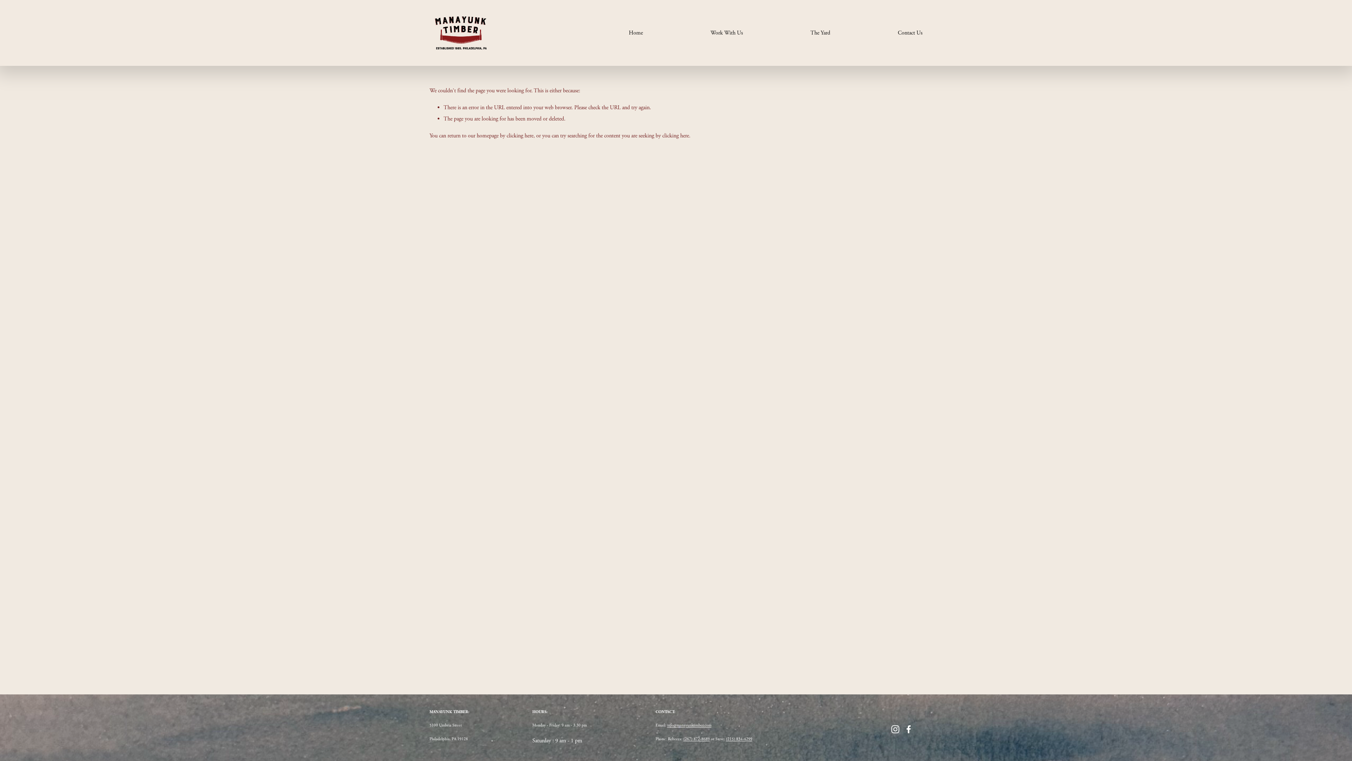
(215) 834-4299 (739, 739)
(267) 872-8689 (696, 739)
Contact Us (910, 33)
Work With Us (727, 33)
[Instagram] (895, 729)
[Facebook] (909, 729)
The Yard (820, 33)
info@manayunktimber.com (689, 725)
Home (636, 33)
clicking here (520, 136)
